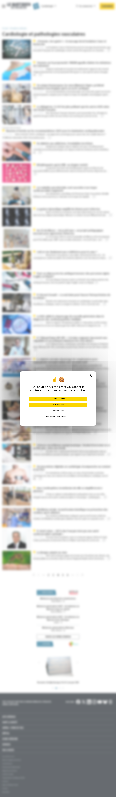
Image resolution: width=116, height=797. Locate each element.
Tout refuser (58, 405)
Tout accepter (58, 399)
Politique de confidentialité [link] (58, 417)
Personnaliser (58, 411)
